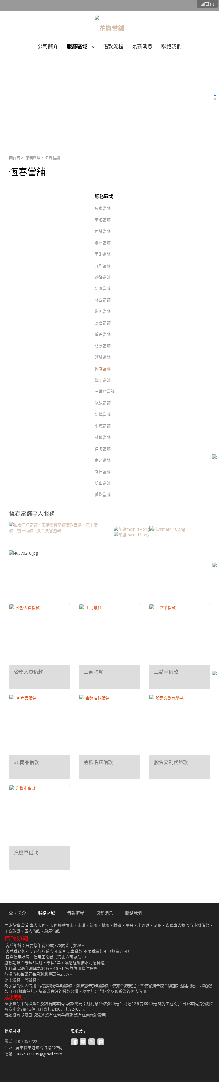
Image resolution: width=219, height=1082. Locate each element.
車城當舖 (103, 425)
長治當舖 (103, 322)
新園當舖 (103, 288)
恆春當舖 (103, 368)
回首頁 (14, 157)
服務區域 (33, 157)
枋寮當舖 (103, 345)
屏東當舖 (103, 208)
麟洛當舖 (103, 277)
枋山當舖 (103, 483)
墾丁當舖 (103, 380)
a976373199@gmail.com (39, 1054)
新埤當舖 (103, 414)
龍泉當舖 (103, 402)
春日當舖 (103, 471)
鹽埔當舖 (103, 357)
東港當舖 (103, 219)
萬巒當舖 (103, 494)
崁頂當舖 (103, 311)
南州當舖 (103, 460)
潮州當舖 (103, 242)
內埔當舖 (103, 231)
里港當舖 (103, 254)
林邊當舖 (103, 437)
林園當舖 (103, 299)
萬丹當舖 (103, 334)
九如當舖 (103, 265)
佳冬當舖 (103, 448)
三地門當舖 (105, 391)
